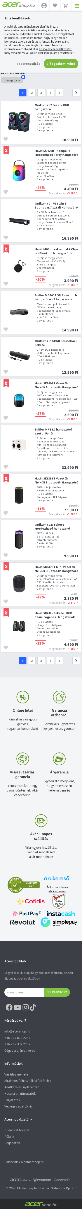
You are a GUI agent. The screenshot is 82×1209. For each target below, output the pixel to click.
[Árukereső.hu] (57, 880)
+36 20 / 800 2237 (17, 1038)
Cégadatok (12, 1143)
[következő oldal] (76, 92)
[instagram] (26, 1007)
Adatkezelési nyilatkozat (21, 1087)
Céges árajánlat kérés (19, 1050)
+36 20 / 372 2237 (17, 1044)
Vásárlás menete (16, 1074)
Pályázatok (12, 1100)
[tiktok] (33, 1007)
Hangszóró (12, 80)
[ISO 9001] (56, 902)
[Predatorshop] (42, 1180)
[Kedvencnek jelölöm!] (6, 138)
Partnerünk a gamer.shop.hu (24, 1162)
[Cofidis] (31, 902)
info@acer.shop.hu (17, 1031)
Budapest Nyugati (17, 1130)
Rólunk (9, 1136)
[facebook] (8, 1007)
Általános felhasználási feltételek (27, 1081)
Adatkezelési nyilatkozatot (55, 49)
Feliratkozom (57, 992)
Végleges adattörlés (18, 1106)
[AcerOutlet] (20, 1180)
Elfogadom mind (61, 64)
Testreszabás (28, 64)
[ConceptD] (62, 1180)
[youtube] (17, 1007)
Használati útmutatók (20, 1093)
